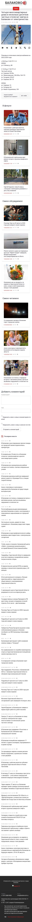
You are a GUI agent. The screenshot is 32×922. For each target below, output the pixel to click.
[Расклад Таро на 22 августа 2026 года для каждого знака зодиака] (10, 607)
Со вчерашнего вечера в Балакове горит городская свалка (15, 321)
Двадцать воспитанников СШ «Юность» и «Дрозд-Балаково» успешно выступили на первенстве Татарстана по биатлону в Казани (16, 797)
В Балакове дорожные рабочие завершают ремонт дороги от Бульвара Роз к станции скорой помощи (15, 478)
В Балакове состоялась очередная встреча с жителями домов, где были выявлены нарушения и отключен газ (16, 379)
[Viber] (25, 47)
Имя (2, 408)
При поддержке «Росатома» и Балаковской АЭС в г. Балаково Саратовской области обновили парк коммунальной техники (15, 672)
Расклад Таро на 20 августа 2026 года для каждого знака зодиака (14, 224)
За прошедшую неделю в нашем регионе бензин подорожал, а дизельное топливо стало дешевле (14, 753)
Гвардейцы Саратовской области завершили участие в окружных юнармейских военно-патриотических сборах (15, 557)
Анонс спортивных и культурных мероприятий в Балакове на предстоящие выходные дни (14, 489)
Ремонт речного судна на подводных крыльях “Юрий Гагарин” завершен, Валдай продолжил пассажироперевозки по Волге (16, 253)
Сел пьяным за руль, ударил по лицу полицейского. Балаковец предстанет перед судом (15, 524)
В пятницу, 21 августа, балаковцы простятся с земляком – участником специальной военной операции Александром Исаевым (15, 775)
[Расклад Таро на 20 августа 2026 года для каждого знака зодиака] (16, 213)
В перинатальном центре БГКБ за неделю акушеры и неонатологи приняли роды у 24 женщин (15, 568)
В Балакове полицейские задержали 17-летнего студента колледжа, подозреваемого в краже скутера (15, 742)
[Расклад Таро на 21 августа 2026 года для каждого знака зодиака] (16, 687)
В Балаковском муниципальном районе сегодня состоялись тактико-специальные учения (15, 467)
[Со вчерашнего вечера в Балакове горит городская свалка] (16, 310)
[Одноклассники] (11, 47)
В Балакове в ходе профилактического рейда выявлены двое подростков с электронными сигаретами (15, 535)
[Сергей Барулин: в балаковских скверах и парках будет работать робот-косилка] (16, 705)
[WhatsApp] (29, 47)
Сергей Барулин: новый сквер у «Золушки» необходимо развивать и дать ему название (15, 188)
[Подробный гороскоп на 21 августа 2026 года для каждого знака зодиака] (16, 678)
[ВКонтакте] (7, 47)
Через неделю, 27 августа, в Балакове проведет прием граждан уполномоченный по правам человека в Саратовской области (15, 786)
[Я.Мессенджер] (2, 47)
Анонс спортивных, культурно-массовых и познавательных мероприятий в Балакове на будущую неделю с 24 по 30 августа (15, 850)
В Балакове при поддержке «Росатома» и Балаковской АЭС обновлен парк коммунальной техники (14, 731)
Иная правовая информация (16, 917)
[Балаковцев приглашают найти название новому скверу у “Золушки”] (10, 638)
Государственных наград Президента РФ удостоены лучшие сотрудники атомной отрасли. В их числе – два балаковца (14, 601)
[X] (20, 47)
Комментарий (5, 394)
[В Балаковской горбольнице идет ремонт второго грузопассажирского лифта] (16, 147)
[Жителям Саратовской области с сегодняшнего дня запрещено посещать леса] (16, 696)
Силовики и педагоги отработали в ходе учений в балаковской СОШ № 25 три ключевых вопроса (14, 817)
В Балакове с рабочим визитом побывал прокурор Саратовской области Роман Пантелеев (14, 129)
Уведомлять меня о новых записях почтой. (17, 425)
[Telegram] (16, 47)
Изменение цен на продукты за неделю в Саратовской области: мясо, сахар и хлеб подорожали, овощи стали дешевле (14, 285)
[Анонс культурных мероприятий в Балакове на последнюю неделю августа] (16, 338)
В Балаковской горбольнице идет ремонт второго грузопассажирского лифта (16, 159)
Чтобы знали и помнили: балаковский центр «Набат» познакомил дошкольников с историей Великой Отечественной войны (15, 546)
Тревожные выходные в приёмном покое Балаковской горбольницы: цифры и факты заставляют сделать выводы (15, 828)
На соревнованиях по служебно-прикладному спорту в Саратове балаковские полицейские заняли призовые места (16, 652)
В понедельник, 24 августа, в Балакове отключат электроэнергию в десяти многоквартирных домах (13, 456)
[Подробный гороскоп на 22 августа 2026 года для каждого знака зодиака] (10, 616)
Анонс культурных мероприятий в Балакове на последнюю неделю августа (15, 350)
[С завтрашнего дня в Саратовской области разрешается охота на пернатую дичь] (9, 587)
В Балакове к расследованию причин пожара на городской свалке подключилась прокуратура (15, 445)
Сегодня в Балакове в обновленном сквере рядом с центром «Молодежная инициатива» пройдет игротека (16, 861)
